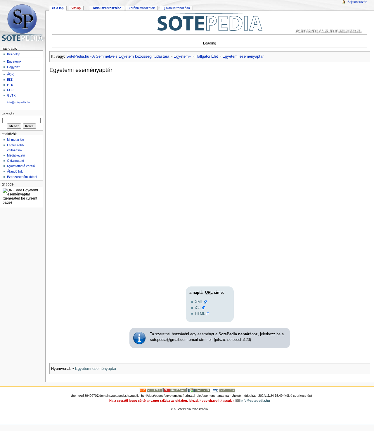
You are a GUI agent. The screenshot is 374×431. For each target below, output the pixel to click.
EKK (10, 79)
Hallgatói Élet (206, 56)
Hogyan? (13, 67)
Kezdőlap (13, 54)
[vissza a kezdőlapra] (209, 22)
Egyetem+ (182, 56)
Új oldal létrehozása (176, 8)
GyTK (11, 95)
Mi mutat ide (15, 139)
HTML (200, 314)
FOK (10, 90)
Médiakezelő (16, 155)
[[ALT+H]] (22, 22)
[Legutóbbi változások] (150, 389)
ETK (10, 85)
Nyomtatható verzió (21, 166)
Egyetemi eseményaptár (243, 56)
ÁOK (10, 74)
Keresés (8, 114)
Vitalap (76, 8)
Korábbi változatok (142, 8)
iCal (198, 308)
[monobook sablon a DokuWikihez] (175, 389)
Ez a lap (58, 8)
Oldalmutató (15, 160)
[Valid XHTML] (223, 389)
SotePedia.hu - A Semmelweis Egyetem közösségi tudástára (117, 56)
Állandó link (15, 171)
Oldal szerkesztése (107, 8)
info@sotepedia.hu (18, 102)
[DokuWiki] (199, 389)
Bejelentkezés (357, 2)
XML (199, 302)
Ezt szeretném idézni (22, 176)
